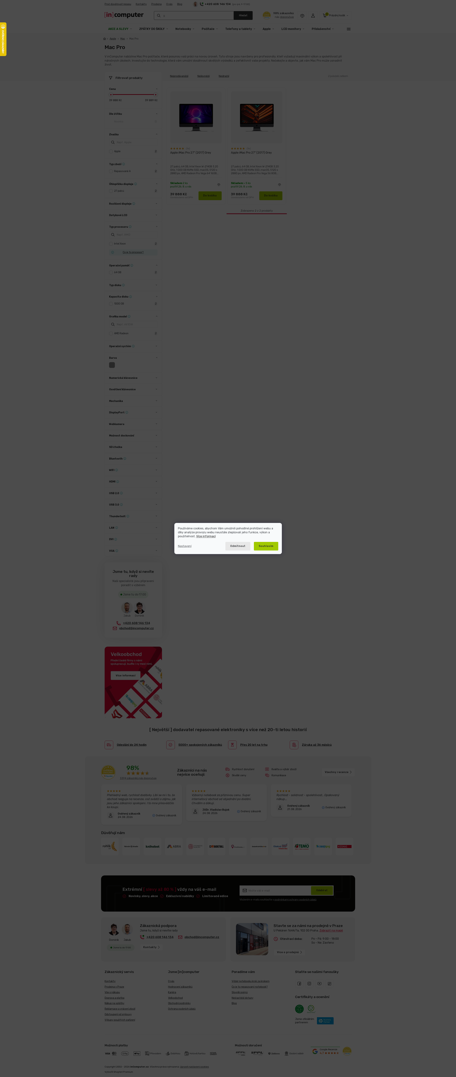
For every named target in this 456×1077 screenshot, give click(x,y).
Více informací (206, 536)
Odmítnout (237, 546)
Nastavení (185, 546)
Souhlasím (266, 546)
